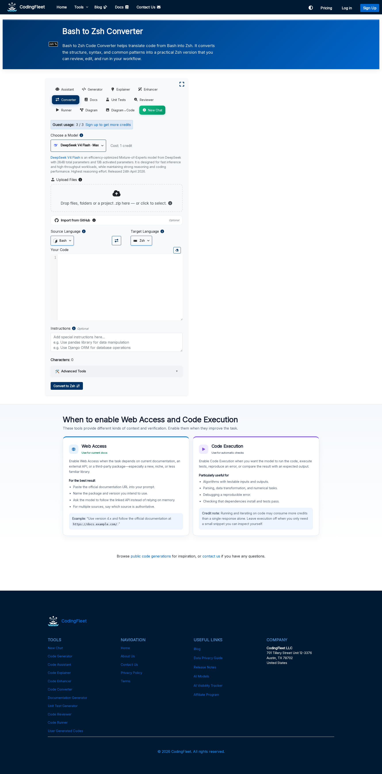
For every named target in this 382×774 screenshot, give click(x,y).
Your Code (60, 249)
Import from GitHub (120, 220)
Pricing (327, 8)
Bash (63, 240)
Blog (98, 7)
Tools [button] (79, 7)
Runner (66, 110)
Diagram (91, 110)
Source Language (65, 231)
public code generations (151, 556)
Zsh (142, 240)
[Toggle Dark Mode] (310, 8)
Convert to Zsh (64, 386)
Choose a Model (64, 135)
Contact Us (147, 7)
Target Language (145, 231)
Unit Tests (118, 100)
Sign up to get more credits (108, 124)
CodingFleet (31, 6)
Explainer (123, 89)
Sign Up (369, 8)
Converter (68, 100)
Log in (348, 8)
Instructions (61, 328)
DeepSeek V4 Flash (65, 157)
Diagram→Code (123, 110)
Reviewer (147, 100)
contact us (211, 556)
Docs (120, 7)
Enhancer (151, 89)
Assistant (67, 89)
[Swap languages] (116, 240)
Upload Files (68, 179)
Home (62, 7)
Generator (95, 89)
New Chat (155, 110)
